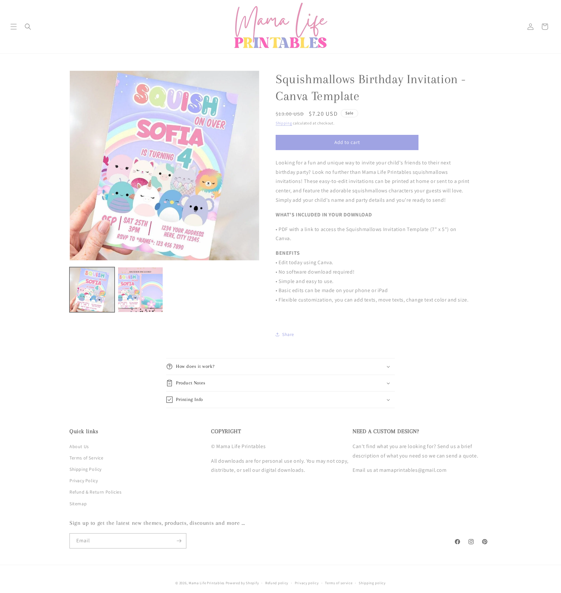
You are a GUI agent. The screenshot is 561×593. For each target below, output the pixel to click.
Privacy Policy (83, 480)
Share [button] (288, 334)
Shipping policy (372, 583)
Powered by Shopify (242, 583)
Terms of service (338, 583)
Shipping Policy (85, 469)
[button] (13, 26)
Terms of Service (86, 458)
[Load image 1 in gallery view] (92, 289)
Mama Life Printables (207, 583)
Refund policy (276, 583)
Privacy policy (307, 583)
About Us (79, 446)
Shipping (284, 123)
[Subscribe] (179, 540)
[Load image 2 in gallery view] (140, 289)
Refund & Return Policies (95, 492)
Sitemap (78, 504)
